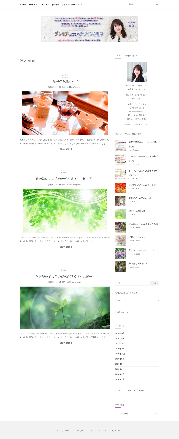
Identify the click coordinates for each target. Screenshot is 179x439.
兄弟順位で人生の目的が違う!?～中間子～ (65, 276)
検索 (154, 283)
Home (23, 5)
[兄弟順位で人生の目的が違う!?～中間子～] (65, 308)
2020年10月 (120, 354)
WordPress (119, 431)
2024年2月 (119, 338)
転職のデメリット (136, 237)
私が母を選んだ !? (65, 81)
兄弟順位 (64, 173)
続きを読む (65, 149)
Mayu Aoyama (74, 87)
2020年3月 (119, 379)
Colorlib (102, 431)
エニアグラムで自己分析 (139, 198)
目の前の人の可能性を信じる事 (143, 224)
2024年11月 (120, 333)
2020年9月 (119, 359)
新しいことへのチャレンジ (141, 250)
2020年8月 (119, 364)
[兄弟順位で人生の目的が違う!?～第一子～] (65, 211)
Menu (32, 5)
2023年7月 (119, 343)
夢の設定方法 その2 (137, 263)
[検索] (157, 4)
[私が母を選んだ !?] (65, 113)
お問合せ (55, 5)
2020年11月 (120, 348)
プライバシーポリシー (70, 5)
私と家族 (65, 75)
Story (45, 5)
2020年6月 (119, 369)
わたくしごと (120, 300)
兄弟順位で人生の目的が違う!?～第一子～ (65, 179)
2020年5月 (119, 374)
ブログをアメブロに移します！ (143, 184)
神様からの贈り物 (136, 211)
